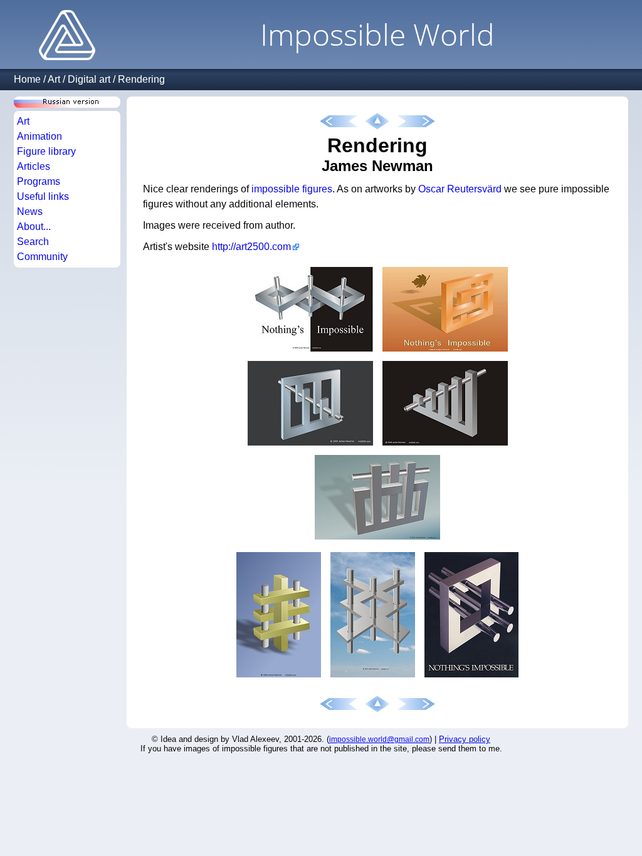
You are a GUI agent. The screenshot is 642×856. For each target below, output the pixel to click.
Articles (33, 166)
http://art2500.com (251, 246)
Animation (39, 136)
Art (54, 79)
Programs (38, 181)
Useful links (43, 196)
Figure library (46, 151)
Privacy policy (464, 739)
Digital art (89, 79)
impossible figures (291, 189)
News (30, 211)
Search (33, 241)
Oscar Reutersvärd (460, 189)
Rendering (141, 79)
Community (42, 256)
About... (34, 226)
